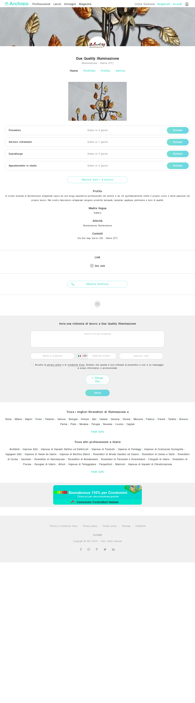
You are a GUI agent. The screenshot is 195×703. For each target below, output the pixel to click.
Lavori (57, 4)
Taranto (172, 419)
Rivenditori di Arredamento (83, 459)
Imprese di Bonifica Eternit (75, 454)
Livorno (119, 424)
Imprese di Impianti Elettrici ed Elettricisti (65, 449)
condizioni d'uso (76, 365)
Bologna (73, 419)
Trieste (161, 419)
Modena (83, 424)
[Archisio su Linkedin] (113, 549)
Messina (138, 419)
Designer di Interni (44, 464)
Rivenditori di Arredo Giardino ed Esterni (116, 454)
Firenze (85, 419)
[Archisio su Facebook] (81, 549)
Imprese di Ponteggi (129, 449)
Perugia (95, 424)
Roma (8, 419)
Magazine (85, 4)
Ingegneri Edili (13, 454)
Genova (61, 419)
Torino (38, 419)
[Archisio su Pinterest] (97, 549)
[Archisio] (16, 1)
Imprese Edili (30, 449)
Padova (150, 419)
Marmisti (120, 464)
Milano (18, 419)
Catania (103, 419)
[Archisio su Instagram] (89, 549)
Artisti (61, 464)
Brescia (183, 419)
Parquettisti (105, 464)
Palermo (49, 419)
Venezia (115, 419)
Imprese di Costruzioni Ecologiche (163, 449)
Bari (94, 419)
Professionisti (41, 4)
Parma (63, 424)
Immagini (70, 4)
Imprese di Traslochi (103, 449)
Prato (73, 424)
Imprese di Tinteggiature (82, 464)
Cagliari (131, 424)
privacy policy (54, 365)
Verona (126, 419)
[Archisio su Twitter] (105, 549)
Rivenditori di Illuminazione (49, 459)
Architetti (15, 449)
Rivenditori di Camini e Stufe (158, 454)
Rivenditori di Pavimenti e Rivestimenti (123, 459)
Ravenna (107, 424)
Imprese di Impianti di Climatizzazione (150, 464)
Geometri (26, 459)
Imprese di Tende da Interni (40, 454)
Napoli (28, 419)
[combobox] (82, 356)
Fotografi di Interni (158, 459)
